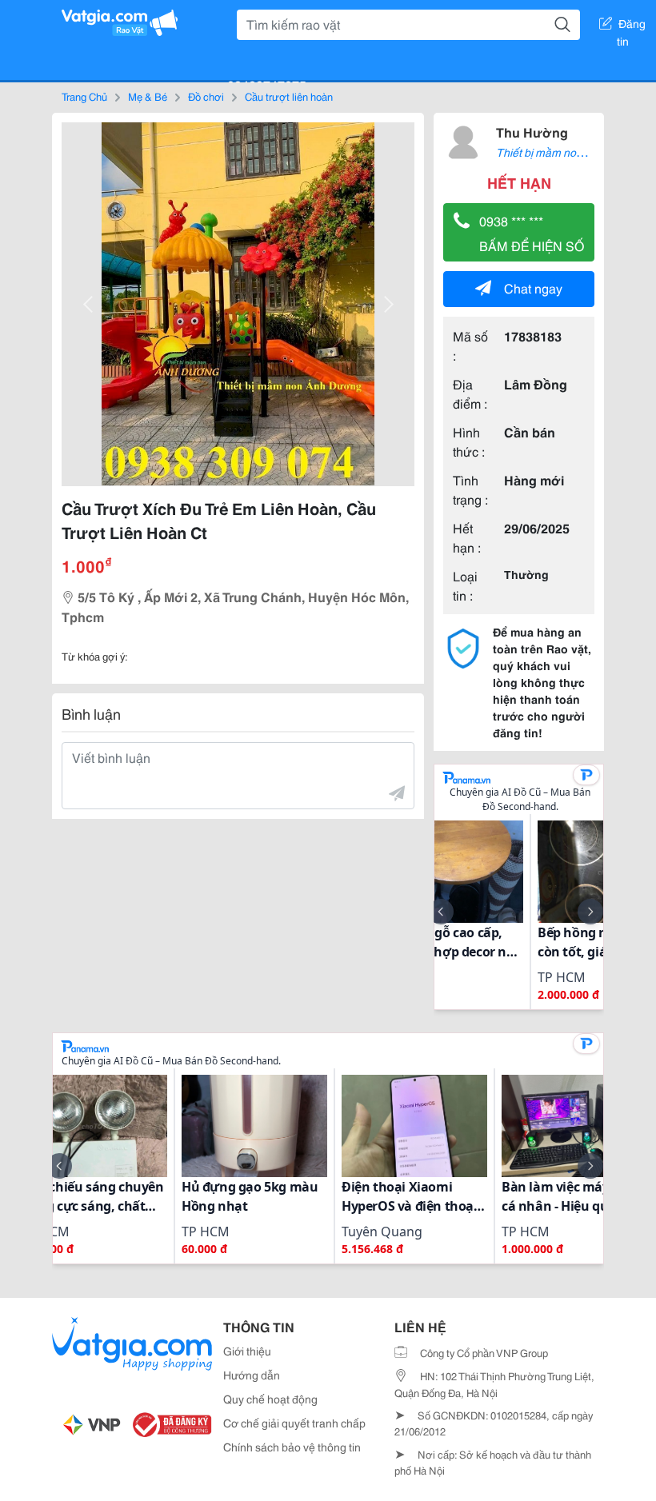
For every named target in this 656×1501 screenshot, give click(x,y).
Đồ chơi (206, 96)
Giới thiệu (247, 1351)
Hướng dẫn (251, 1375)
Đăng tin (631, 26)
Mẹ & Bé (147, 96)
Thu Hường (532, 131)
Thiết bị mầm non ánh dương (568, 152)
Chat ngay (533, 287)
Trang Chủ (84, 96)
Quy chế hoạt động (270, 1399)
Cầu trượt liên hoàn (289, 96)
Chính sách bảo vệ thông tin (292, 1447)
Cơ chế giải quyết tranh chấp (294, 1423)
